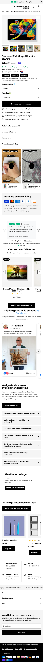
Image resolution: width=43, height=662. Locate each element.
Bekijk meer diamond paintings (16, 508)
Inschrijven (21, 632)
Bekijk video (7, 180)
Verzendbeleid (5, 653)
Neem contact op (11, 405)
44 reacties (30, 373)
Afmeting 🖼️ (6, 93)
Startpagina (5, 11)
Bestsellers (14, 11)
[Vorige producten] (3, 272)
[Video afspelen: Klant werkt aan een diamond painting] (11, 166)
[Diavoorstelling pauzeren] (41, 1)
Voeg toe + (8, 549)
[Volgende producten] (39, 272)
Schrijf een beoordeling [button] (15, 488)
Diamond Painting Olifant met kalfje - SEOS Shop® (17, 290)
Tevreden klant (16, 326)
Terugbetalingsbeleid (7, 649)
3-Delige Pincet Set (9, 540)
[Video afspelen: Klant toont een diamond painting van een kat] (31, 166)
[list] (21, 169)
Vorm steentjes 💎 (8, 84)
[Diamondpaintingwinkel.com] (21, 7)
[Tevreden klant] (19, 353)
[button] (4, 7)
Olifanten (29, 249)
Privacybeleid (18, 649)
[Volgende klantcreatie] (38, 351)
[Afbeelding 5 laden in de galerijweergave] (37, 48)
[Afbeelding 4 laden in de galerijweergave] (29, 48)
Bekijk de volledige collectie (21, 305)
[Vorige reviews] (4, 230)
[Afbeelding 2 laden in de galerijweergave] (13, 48)
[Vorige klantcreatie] (5, 351)
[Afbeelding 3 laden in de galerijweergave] (21, 48)
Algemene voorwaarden (30, 649)
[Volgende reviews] (38, 230)
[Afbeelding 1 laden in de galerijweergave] (5, 48)
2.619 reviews (28, 241)
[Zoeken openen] (33, 7)
